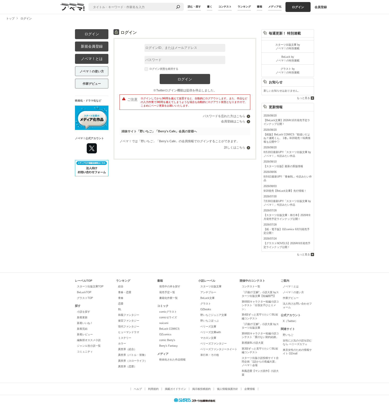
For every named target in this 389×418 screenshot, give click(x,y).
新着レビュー (85, 334)
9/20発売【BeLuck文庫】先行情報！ (285, 190)
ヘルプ (138, 388)
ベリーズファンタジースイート (218, 349)
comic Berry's (167, 340)
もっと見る (303, 97)
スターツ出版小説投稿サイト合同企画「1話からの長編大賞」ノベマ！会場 (260, 361)
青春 (120, 297)
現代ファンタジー (128, 326)
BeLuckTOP (84, 292)
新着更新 (82, 317)
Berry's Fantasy (168, 345)
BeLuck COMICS (169, 328)
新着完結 (82, 328)
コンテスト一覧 (251, 286)
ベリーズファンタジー (213, 343)
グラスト (205, 303)
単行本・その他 (209, 354)
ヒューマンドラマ (128, 332)
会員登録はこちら (233, 121)
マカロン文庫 (208, 337)
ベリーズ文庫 (208, 326)
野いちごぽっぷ (209, 320)
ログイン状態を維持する (163, 68)
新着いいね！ (85, 323)
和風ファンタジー (128, 314)
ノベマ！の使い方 (92, 71)
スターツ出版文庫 (210, 286)
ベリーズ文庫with (210, 332)
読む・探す (194, 6)
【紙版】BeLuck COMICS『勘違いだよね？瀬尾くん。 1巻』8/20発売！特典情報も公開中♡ (287, 138)
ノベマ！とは (92, 59)
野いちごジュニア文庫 (213, 314)
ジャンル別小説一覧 (89, 345)
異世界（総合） (127, 349)
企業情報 (249, 388)
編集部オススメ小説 (89, 340)
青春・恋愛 (124, 292)
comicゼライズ (168, 317)
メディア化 (274, 6)
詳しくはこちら (234, 147)
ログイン (298, 7)
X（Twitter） (290, 321)
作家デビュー (92, 83)
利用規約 (153, 388)
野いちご (288, 334)
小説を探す (83, 311)
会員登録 (321, 7)
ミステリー (124, 337)
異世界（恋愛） (127, 366)
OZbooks (205, 309)
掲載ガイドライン (175, 388)
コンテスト (225, 6)
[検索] (178, 7)
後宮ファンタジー (128, 320)
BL (119, 309)
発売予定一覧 (167, 292)
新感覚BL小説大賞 (252, 342)
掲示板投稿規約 (201, 388)
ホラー (122, 343)
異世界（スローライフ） (132, 360)
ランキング (244, 6)
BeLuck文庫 (207, 297)
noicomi (163, 323)
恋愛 (120, 303)
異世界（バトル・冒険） (132, 354)
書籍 (259, 6)
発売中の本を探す (169, 286)
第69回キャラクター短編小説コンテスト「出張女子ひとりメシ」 (260, 305)
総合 (120, 286)
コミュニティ (85, 351)
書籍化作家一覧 (168, 297)
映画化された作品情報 (172, 359)
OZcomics (165, 334)
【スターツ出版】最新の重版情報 (283, 166)
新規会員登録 (92, 46)
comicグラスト (168, 311)
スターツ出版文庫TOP (90, 286)
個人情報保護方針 (227, 388)
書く (209, 6)
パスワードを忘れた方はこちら (224, 116)
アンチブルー (208, 292)
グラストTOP (85, 297)
